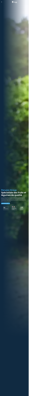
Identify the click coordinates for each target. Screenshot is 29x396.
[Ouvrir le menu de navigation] (1, 2)
